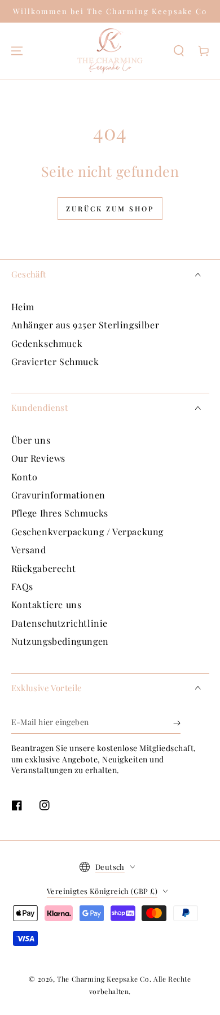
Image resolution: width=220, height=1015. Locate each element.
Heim (22, 307)
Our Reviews (38, 458)
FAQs (22, 586)
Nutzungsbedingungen (60, 641)
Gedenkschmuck (47, 343)
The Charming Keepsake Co (103, 978)
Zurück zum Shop (110, 208)
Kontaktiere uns (46, 604)
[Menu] (17, 50)
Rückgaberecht (43, 568)
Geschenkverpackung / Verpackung (87, 531)
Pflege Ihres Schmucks (60, 513)
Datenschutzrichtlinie (59, 623)
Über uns (31, 440)
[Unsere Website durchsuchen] (178, 50)
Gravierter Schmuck (55, 361)
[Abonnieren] (177, 722)
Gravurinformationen (58, 495)
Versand (28, 550)
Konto (24, 477)
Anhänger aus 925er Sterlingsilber (85, 325)
